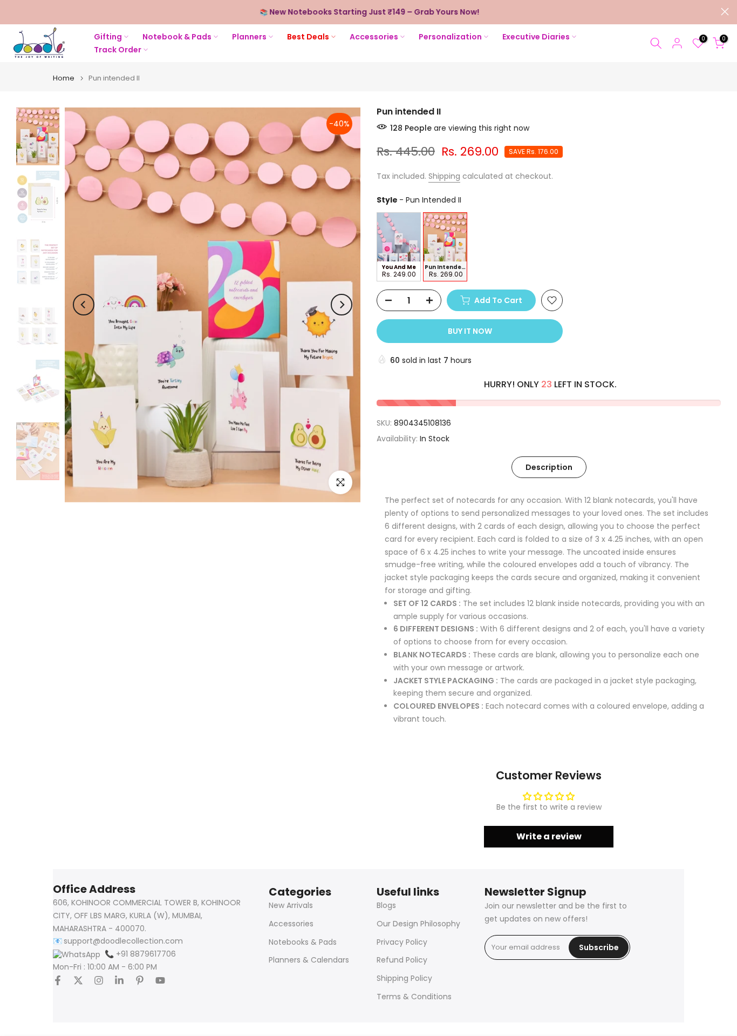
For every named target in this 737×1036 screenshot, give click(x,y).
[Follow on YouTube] (160, 980)
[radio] (399, 246)
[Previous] (83, 304)
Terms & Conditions (414, 997)
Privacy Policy (402, 942)
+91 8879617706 (140, 954)
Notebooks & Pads (303, 942)
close (12, 12)
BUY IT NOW (470, 331)
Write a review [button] (549, 836)
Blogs (386, 905)
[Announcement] (368, 12)
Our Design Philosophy (418, 924)
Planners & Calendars (309, 960)
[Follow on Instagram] (99, 980)
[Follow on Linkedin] (119, 980)
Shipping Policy (404, 978)
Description (549, 466)
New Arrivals (291, 905)
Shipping (444, 176)
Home (63, 78)
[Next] (341, 304)
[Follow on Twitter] (78, 980)
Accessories (291, 924)
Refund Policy (402, 960)
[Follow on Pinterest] (140, 980)
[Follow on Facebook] (58, 980)
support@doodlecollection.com (123, 941)
